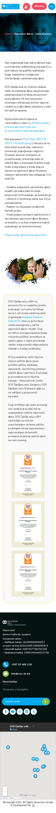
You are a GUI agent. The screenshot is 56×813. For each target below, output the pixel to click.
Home (8, 34)
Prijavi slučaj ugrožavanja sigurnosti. (26, 235)
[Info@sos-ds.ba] (6, 674)
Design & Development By (32, 804)
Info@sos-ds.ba (20, 673)
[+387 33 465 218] (6, 664)
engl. (29, 143)
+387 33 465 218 (21, 664)
